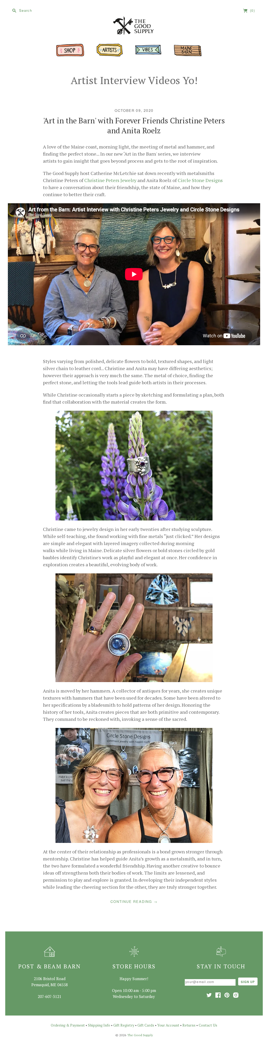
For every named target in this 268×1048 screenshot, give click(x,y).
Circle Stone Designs (200, 180)
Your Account (168, 1025)
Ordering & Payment (68, 1025)
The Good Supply (140, 1035)
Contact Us (208, 1025)
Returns (189, 1025)
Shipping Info (99, 1025)
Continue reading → (133, 901)
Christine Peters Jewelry (110, 180)
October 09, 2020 (134, 110)
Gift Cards (145, 1025)
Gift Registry (123, 1025)
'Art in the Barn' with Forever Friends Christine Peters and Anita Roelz (134, 125)
